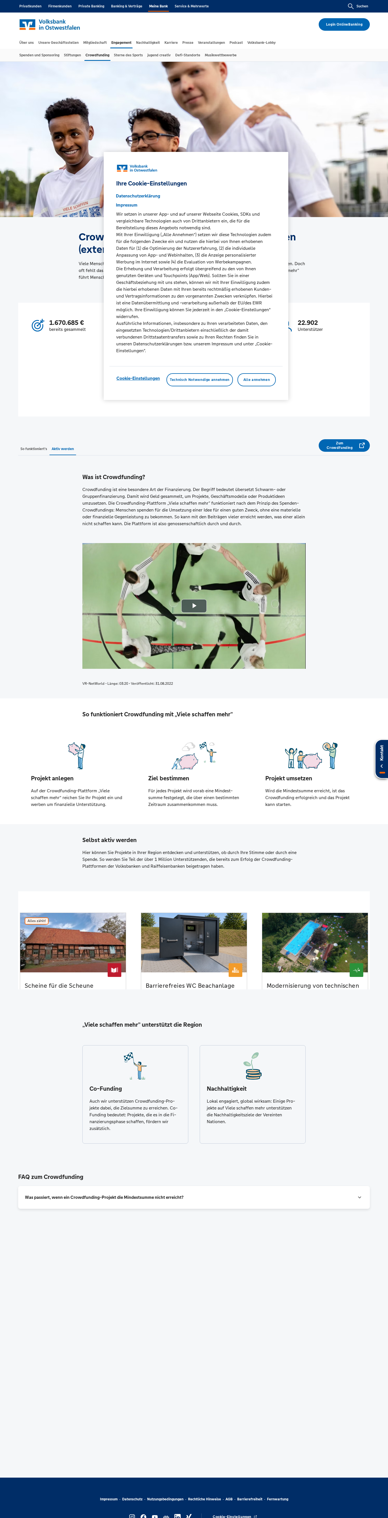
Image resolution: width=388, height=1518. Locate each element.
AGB (229, 1499)
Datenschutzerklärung (138, 195)
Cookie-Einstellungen (138, 378)
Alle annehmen (256, 379)
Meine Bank (158, 6)
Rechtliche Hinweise (204, 1499)
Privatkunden (30, 6)
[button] (194, 1197)
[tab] (26, 42)
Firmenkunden (60, 6)
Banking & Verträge (126, 6)
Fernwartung (277, 1499)
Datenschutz (132, 1499)
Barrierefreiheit (249, 1499)
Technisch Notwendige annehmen (200, 379)
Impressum (109, 1499)
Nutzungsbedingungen (165, 1499)
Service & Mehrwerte (192, 6)
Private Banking (91, 6)
